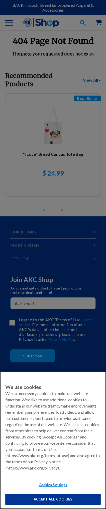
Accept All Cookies (53, 499)
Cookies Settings (53, 485)
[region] (53, 440)
